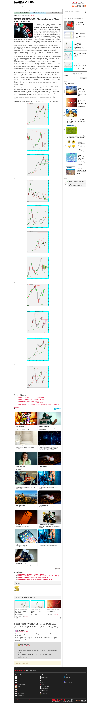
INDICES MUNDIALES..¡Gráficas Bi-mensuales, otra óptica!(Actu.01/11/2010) (38, 576)
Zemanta (16, 407)
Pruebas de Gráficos (27, 11)
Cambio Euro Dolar (44, 688)
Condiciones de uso (19, 699)
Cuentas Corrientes (20, 693)
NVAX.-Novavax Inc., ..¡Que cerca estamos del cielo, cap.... (81, 171)
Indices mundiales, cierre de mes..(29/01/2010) (30, 403)
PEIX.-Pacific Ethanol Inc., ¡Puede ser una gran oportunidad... (82, 103)
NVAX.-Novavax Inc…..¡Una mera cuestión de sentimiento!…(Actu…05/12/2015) (82, 146)
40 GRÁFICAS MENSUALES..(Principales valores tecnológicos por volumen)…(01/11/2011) (80, 46)
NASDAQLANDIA (24, 1)
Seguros (18, 690)
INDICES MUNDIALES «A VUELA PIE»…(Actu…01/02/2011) (32, 577)
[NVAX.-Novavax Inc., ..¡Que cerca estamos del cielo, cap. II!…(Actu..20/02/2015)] (70, 170)
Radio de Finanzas (68, 682)
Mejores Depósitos (20, 695)
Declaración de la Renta (45, 682)
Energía (32, 6)
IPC (17, 677)
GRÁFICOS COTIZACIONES (38, 12)
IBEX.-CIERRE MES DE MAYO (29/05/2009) (53, 610)
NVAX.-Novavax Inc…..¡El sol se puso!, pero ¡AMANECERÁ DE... (82, 92)
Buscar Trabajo (44, 679)
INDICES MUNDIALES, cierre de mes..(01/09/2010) (30, 399)
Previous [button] (16, 618)
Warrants (42, 684)
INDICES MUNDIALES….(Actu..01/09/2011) (28, 401)
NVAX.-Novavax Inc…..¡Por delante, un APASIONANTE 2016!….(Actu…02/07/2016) (76, 121)
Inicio (16, 6)
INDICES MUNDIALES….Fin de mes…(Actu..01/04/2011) (80, 66)
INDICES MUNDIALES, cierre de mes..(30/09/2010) (30, 574)
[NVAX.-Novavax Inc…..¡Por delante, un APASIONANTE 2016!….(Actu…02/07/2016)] (71, 113)
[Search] (84, 11)
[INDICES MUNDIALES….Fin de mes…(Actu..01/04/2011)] (68, 66)
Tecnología (21, 6)
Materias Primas (44, 693)
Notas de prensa (39, 6)
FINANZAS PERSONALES (54, 12)
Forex (42, 695)
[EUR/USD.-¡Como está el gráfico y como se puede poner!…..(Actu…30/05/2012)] (68, 55)
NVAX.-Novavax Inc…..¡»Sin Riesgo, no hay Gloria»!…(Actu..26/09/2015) (76, 136)
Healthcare (27, 6)
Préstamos (19, 688)
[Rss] (85, 6)
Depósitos (19, 680)
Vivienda (42, 680)
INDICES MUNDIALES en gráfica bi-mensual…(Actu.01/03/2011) (34, 579)
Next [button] (59, 618)
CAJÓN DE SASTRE (48, 6)
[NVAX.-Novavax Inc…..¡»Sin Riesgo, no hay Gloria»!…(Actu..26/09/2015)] (71, 129)
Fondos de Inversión (21, 684)
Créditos (18, 686)
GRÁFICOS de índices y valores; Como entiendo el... (81, 24)
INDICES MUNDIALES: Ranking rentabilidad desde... (37, 611)
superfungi (32, 15)
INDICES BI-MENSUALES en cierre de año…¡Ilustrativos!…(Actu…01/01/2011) (38, 404)
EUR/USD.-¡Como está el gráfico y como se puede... (80, 54)
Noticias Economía (44, 677)
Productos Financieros (21, 679)
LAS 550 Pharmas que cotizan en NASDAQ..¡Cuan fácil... (80, 35)
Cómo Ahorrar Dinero (45, 686)
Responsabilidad (28, 699)
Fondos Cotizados (20, 682)
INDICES (16, 15)
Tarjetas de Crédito (20, 691)
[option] (41, 11)
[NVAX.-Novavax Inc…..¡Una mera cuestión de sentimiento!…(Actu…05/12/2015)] (71, 144)
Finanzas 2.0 (67, 677)
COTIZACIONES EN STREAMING (22, 12)
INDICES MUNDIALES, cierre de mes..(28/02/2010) (30, 398)
